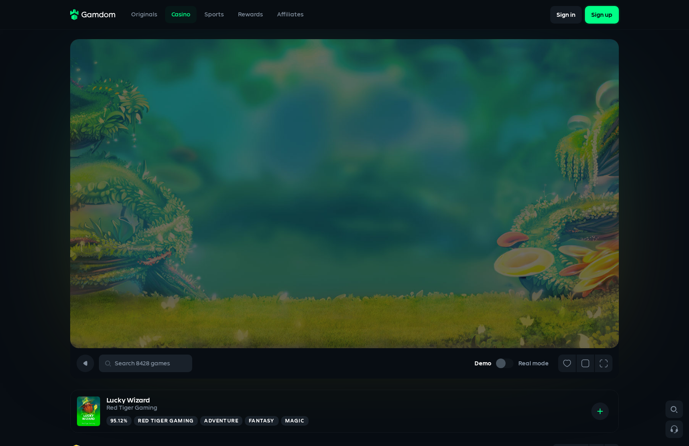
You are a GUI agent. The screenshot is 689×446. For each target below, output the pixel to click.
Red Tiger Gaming (131, 407)
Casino (180, 14)
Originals (144, 14)
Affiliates (290, 14)
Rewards (250, 14)
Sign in (566, 14)
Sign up (601, 14)
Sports (214, 14)
